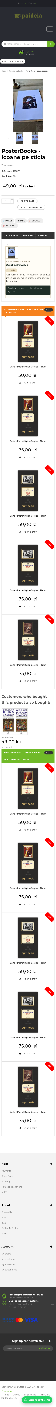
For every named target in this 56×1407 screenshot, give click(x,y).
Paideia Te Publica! (10, 1228)
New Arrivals (12, 752)
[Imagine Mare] (26, 1310)
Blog (3, 1223)
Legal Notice (30, 1395)
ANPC (4, 1192)
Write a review (7, 165)
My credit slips (8, 1259)
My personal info (9, 1270)
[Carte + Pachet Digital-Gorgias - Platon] (28, 341)
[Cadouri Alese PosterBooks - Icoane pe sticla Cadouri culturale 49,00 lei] (19, 138)
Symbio (42, 235)
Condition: (6, 176)
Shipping (5, 1181)
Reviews (28, 235)
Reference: (6, 171)
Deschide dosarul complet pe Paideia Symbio (25, 290)
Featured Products (17, 759)
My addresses (8, 1264)
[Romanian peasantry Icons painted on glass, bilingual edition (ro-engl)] (14, 721)
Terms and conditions (11, 1187)
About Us (5, 1217)
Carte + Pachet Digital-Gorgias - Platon (28, 367)
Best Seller (32, 752)
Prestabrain (6, 1391)
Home (3, 71)
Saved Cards (7, 1176)
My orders (6, 1254)
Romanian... (8, 737)
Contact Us (6, 1212)
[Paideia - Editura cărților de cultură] (28, 16)
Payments (6, 1171)
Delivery (17, 1395)
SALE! (4, 1233)
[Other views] (8, 138)
